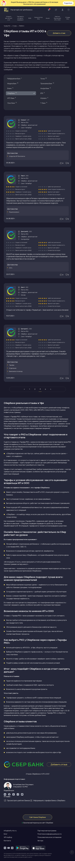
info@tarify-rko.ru (10, 831)
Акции (48, 18)
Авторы (40, 841)
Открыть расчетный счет (8, 18)
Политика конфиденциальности (50, 834)
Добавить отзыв (59, 33)
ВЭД (29, 18)
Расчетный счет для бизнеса (21, 10)
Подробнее (68, 3)
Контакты (7, 841)
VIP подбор (8, 837)
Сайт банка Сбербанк (37, 817)
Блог (5, 834)
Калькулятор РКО (38, 18)
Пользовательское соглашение (49, 837)
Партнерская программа (47, 831)
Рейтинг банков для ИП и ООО (57, 18)
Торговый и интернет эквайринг (20, 18)
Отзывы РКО (67, 18)
